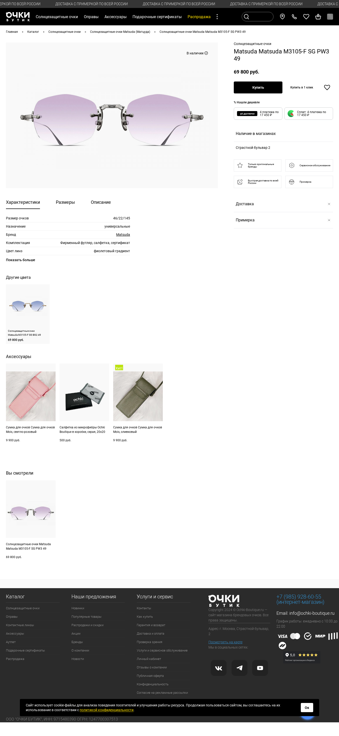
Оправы (12, 616)
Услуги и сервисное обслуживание (162, 650)
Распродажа (15, 659)
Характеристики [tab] (23, 202)
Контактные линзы (20, 625)
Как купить (145, 616)
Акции (75, 633)
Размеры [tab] (65, 202)
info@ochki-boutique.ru (312, 613)
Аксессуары (15, 633)
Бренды (77, 642)
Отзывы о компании (152, 667)
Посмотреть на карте (225, 642)
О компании (80, 650)
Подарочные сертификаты (157, 16)
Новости (77, 659)
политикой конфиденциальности (107, 710)
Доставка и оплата (150, 633)
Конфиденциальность (153, 684)
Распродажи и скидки (87, 625)
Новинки (77, 608)
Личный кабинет (149, 659)
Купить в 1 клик (301, 87)
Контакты (144, 608)
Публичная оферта (150, 676)
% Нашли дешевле (247, 102)
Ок (307, 708)
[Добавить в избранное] (327, 87)
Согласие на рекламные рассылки (162, 693)
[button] (308, 113)
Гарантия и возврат (151, 625)
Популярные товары (86, 616)
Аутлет (11, 642)
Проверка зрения (149, 642)
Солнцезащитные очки (22, 608)
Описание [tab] (101, 202)
